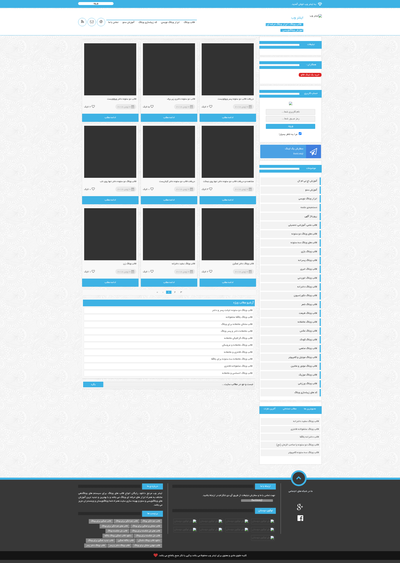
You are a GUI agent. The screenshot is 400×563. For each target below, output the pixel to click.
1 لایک (146, 271)
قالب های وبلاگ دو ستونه (304, 234)
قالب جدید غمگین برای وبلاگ (100, 540)
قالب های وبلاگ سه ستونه (304, 242)
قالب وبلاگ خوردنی (307, 278)
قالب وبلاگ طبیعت (308, 313)
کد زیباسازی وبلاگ (148, 22)
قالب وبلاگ (189, 22)
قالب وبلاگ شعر (309, 304)
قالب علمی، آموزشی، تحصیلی (302, 225)
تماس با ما (113, 22)
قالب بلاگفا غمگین (126, 540)
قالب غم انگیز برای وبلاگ (127, 521)
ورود (95, 3)
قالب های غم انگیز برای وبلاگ (115, 526)
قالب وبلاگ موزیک (308, 375)
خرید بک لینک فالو (310, 74)
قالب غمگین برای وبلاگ (101, 521)
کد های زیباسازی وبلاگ (305, 392)
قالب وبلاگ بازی (309, 251)
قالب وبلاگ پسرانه (307, 260)
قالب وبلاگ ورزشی (307, 383)
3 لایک (205, 189)
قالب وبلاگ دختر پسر (95, 545)
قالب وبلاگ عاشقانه (307, 322)
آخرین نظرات (269, 409)
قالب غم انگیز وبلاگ (151, 521)
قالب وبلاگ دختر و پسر (119, 545)
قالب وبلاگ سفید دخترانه (306, 421)
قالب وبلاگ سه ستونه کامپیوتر (303, 452)
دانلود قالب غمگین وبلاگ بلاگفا (118, 536)
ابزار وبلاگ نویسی (170, 22)
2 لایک (205, 106)
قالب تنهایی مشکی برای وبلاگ (147, 545)
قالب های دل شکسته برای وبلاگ (146, 531)
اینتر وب (297, 18)
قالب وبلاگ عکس (308, 331)
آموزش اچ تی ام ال (307, 181)
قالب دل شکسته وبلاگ (117, 531)
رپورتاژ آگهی (311, 216)
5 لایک (146, 106)
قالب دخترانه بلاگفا (309, 437)
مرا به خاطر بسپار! (288, 134)
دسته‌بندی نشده (309, 207)
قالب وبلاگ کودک (308, 339)
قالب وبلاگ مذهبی (308, 348)
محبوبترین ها (310, 409)
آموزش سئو (128, 22)
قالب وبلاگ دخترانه (307, 286)
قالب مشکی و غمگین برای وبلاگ (146, 526)
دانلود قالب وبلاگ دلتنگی (149, 540)
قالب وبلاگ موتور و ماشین (304, 366)
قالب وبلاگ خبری (308, 269)
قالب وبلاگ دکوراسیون (305, 295)
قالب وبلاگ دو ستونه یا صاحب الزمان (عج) (297, 444)
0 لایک (146, 189)
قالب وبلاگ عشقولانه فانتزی (305, 429)
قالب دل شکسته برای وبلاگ (148, 536)
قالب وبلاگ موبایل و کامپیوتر (302, 357)
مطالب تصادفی (289, 409)
